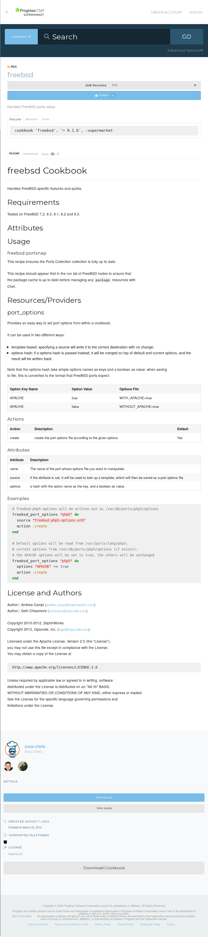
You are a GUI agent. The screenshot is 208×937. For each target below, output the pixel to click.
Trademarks (24, 916)
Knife (45, 119)
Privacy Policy (103, 924)
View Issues (104, 808)
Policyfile (15, 119)
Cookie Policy (125, 924)
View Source (104, 797)
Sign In (195, 12)
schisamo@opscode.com (67, 610)
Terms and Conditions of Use (71, 924)
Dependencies (30, 153)
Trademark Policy (150, 924)
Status (171, 924)
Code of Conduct (38, 924)
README (14, 153)
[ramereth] (10, 767)
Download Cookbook (104, 867)
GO (186, 36)
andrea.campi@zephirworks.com (70, 604)
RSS (13, 66)
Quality (51, 153)
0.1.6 (101, 85)
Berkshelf (32, 119)
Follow (106, 95)
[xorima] (24, 767)
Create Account (166, 12)
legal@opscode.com (74, 629)
